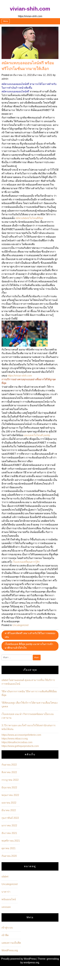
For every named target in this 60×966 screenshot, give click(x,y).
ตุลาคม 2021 (9, 848)
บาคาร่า (6, 891)
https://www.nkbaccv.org (15, 738)
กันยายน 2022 (9, 764)
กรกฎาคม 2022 (10, 780)
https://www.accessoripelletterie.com (21, 735)
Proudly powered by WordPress (18, 958)
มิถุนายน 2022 (9, 787)
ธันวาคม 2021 (9, 833)
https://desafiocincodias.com (17, 742)
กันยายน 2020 (9, 856)
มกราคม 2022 (9, 825)
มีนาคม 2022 (9, 810)
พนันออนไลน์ (9, 899)
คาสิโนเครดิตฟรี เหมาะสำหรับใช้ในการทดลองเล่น (30, 635)
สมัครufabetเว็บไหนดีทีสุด (29, 218)
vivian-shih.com (30, 9)
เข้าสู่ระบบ (7, 927)
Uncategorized (20, 625)
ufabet (5, 876)
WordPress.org (10, 950)
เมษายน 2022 (9, 802)
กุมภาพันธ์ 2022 (10, 818)
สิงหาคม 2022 (9, 772)
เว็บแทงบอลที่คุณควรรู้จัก (26, 562)
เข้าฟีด (5, 935)
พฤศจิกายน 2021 (11, 840)
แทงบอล (6, 907)
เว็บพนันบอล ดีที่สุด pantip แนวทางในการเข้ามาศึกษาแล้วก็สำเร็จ (29, 646)
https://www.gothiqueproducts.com (20, 746)
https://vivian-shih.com (20, 375)
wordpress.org (31, 962)
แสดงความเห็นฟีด (11, 942)
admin (5, 78)
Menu (5, 21)
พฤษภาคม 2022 (10, 795)
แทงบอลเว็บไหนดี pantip (37, 435)
